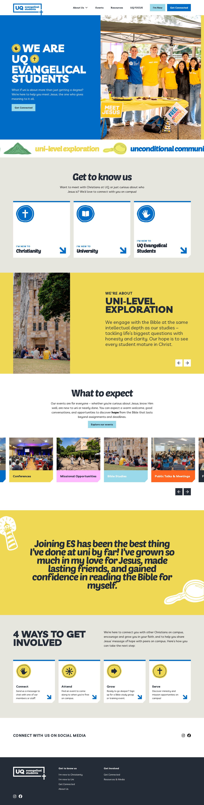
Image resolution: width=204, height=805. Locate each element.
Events (99, 7)
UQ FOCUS (136, 7)
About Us (78, 7)
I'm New (157, 7)
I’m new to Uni (66, 779)
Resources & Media (114, 779)
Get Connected (179, 7)
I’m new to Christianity (71, 774)
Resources (117, 7)
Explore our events (102, 424)
